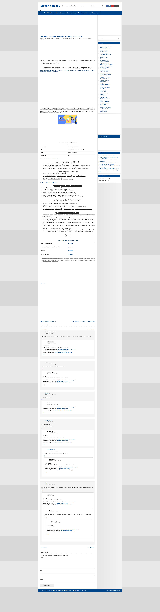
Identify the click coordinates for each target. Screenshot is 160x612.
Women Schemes (96, 12)
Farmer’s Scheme (85, 12)
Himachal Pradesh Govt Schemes (106, 64)
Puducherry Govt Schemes (105, 84)
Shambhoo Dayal (51, 449)
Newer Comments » (91, 329)
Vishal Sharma (48, 420)
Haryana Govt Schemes (104, 63)
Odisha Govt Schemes (104, 80)
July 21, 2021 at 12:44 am (50, 484)
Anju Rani (47, 393)
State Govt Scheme (60, 12)
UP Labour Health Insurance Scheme (52, 158)
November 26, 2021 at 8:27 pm (52, 373)
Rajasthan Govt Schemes (105, 87)
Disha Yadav (50, 38)
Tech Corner (102, 100)
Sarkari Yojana (75, 38)
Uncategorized (103, 104)
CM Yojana (64, 38)
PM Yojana (102, 83)
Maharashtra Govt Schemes (105, 74)
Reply (42, 338)
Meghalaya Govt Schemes (105, 77)
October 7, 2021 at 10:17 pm (50, 394)
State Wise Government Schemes (49, 590)
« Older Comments (43, 329)
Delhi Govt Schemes (104, 57)
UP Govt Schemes (89, 38)
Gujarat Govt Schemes (104, 61)
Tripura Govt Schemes (104, 103)
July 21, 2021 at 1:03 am (51, 495)
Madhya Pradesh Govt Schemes (106, 73)
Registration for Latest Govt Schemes (64, 590)
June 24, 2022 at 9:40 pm (51, 343)
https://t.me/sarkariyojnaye (62, 350)
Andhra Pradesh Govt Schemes (106, 45)
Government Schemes (104, 60)
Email (41, 574)
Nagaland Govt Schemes (105, 78)
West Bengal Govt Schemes (105, 108)
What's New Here (43, 39)
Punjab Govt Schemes (104, 85)
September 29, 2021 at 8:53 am (52, 450)
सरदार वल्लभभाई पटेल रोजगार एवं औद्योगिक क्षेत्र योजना (109, 168)
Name (41, 570)
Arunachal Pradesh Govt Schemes (106, 48)
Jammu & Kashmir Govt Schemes (106, 65)
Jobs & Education (69, 38)
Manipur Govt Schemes (104, 75)
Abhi (46, 483)
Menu (40, 10)
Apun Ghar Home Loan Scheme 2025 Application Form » (83, 321)
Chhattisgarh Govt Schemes (105, 54)
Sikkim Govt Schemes (104, 95)
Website (41, 579)
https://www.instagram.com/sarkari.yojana (63, 352)
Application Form (58, 38)
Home (40, 12)
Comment (42, 557)
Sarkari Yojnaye (50, 5)
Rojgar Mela (76, 12)
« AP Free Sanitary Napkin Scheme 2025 (48, 321)
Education (69, 12)
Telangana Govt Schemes (105, 101)
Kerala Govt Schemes (104, 71)
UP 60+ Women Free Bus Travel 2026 (107, 155)
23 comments (44, 283)
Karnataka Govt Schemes (105, 70)
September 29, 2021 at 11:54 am (55, 460)
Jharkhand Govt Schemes (105, 67)
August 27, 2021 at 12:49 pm (52, 432)
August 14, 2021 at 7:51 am (54, 511)
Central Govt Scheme (49, 12)
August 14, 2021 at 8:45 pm (56, 522)
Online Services (103, 81)
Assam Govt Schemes (104, 50)
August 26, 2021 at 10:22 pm (50, 421)
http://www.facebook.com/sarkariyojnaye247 (67, 349)
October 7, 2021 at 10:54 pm (52, 404)
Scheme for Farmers (104, 93)
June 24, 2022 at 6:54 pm (49, 333)
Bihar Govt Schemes (104, 51)
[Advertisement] (67, 25)
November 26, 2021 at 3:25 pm (51, 364)
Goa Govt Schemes (104, 58)
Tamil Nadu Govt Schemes (105, 98)
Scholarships (102, 94)
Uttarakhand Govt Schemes (105, 107)
